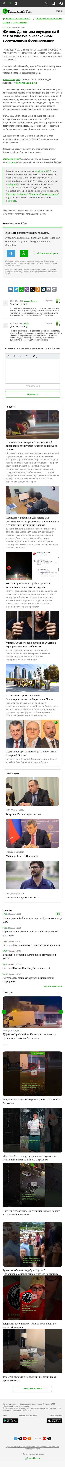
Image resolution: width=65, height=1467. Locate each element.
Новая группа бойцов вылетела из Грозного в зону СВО (32, 919)
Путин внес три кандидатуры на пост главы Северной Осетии (31, 753)
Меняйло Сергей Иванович (22, 856)
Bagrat (26, 323)
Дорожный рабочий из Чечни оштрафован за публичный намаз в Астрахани (29, 1036)
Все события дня (53, 986)
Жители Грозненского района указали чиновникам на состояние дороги (28, 585)
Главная (6, 23)
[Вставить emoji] (34, 356)
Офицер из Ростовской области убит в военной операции (30, 933)
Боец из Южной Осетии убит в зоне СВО (27, 968)
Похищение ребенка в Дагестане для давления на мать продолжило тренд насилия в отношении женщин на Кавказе (32, 521)
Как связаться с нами (28, 1415)
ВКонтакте (35, 194)
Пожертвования (55, 1415)
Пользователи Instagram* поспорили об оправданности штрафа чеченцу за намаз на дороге (31, 445)
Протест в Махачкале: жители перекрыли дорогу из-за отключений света (31, 1212)
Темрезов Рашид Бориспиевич (23, 814)
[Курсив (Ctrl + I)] (14, 356)
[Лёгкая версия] (16, 3)
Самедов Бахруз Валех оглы (22, 897)
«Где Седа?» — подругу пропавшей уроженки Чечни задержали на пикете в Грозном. (29, 1157)
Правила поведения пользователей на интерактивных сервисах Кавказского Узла (32, 1448)
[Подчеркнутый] (20, 356)
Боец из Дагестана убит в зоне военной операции (32, 945)
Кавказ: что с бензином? (17, 18)
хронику (13, 162)
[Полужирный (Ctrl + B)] (8, 356)
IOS (47, 171)
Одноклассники (50, 194)
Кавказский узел (11, 79)
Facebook (11, 194)
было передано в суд (26, 83)
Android (40, 171)
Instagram (22, 194)
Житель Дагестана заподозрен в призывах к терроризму (28, 979)
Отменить (32, 394)
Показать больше (32, 1388)
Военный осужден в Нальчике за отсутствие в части (30, 956)
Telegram (12, 184)
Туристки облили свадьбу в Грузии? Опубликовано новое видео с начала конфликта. (31, 1271)
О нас (5, 1415)
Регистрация (33, 386)
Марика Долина (30, 301)
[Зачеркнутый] (26, 356)
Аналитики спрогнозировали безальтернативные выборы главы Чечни (30, 697)
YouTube (12, 201)
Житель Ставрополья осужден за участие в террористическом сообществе (31, 644)
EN (9, 3)
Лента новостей (20, 23)
